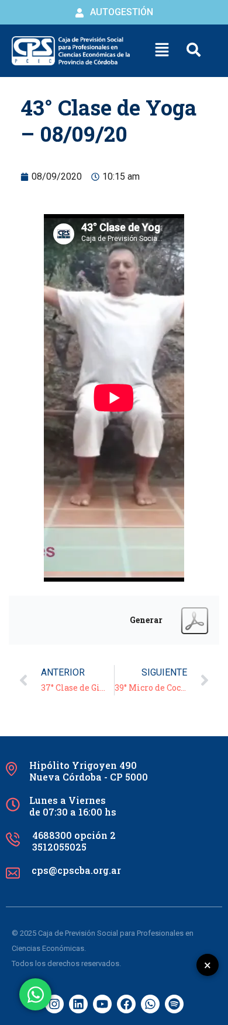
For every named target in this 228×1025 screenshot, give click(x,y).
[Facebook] (126, 1004)
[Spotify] (174, 1004)
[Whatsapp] (150, 1004)
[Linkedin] (78, 1004)
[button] (162, 51)
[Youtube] (102, 1004)
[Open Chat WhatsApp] (35, 994)
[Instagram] (54, 1004)
